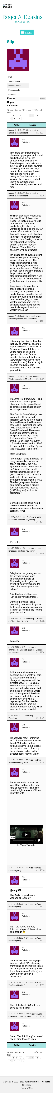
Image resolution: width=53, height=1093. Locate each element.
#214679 (40, 762)
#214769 (40, 379)
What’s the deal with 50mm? (20, 379)
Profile (11, 77)
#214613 (40, 906)
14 (37, 116)
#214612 (40, 940)
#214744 (40, 553)
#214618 (40, 870)
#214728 (40, 621)
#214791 (40, 321)
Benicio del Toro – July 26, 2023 (26, 619)
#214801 (40, 133)
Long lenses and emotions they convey (25, 518)
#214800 (40, 196)
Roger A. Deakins (23, 17)
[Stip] (18, 73)
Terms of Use (27, 1087)
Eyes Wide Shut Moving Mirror (25, 761)
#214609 (40, 1016)
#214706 (40, 652)
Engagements (14, 90)
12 (28, 116)
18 (14, 119)
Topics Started (14, 81)
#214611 (40, 985)
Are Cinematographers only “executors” (25, 317)
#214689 (40, 718)
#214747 (40, 522)
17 (10, 119)
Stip (10, 41)
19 (19, 119)
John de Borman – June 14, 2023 (25, 1015)
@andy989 (15, 890)
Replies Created (14, 85)
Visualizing (13, 718)
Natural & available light (18, 132)
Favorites (12, 94)
